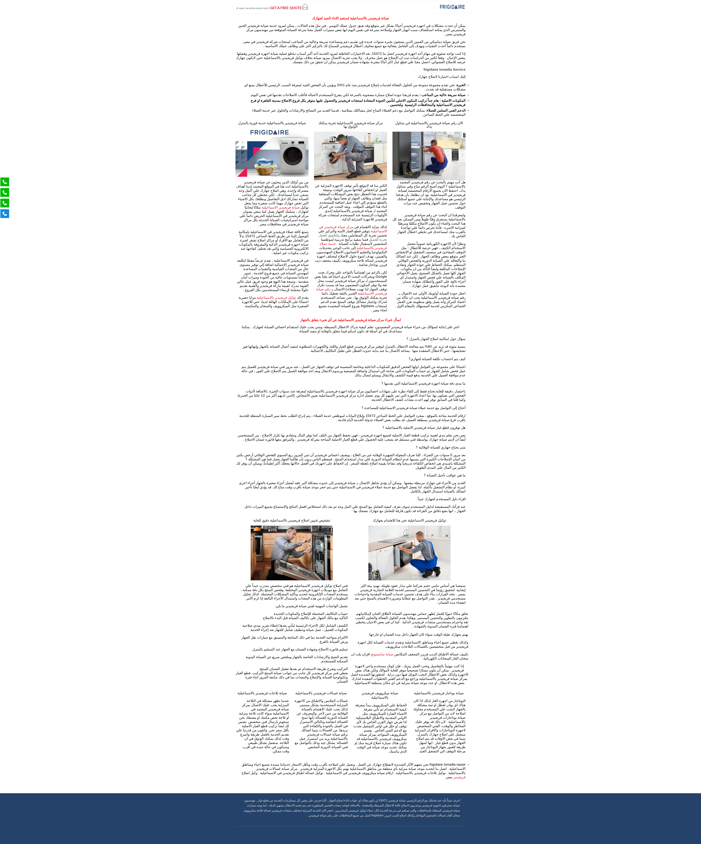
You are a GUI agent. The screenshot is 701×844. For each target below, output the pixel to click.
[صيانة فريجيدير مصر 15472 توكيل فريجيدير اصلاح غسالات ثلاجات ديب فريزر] (452, 7)
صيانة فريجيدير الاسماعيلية (281, 207)
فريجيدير (459, 777)
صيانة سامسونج (382, 654)
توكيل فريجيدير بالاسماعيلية (276, 297)
